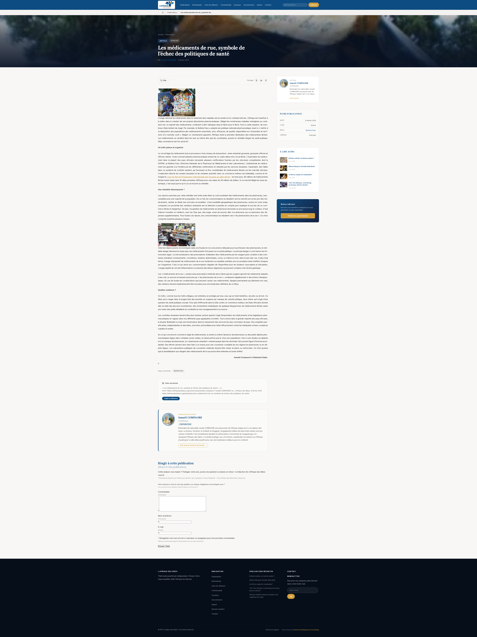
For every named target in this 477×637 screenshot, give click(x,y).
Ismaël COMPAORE (168, 60)
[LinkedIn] (261, 80)
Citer (164, 80)
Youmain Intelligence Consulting (306, 630)
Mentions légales (272, 630)
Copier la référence (171, 398)
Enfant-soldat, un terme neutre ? (262, 576)
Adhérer (313, 5)
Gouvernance (249, 5)
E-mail (160, 530)
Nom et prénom (164, 519)
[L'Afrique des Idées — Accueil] (166, 5)
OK (291, 596)
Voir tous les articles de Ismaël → (193, 445)
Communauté (226, 5)
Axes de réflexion (211, 5)
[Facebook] (266, 80)
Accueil (160, 35)
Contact (268, 5)
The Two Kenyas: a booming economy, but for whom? (264, 589)
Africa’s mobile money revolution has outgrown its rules (263, 596)
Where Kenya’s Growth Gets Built (262, 580)
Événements (197, 5)
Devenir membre (218, 609)
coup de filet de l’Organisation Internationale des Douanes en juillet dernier (198, 177)
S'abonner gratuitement (298, 216)
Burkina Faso (178, 371)
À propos (237, 5)
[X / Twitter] (256, 80)
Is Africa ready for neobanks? (261, 584)
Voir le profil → (295, 98)
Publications (185, 5)
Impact (259, 5)
